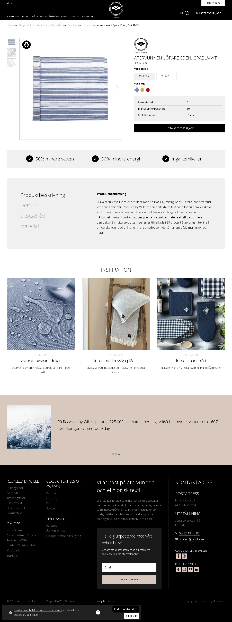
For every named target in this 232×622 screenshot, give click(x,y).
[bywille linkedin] (196, 569)
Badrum (51, 493)
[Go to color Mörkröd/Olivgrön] (147, 89)
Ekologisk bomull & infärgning (63, 536)
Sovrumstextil (15, 513)
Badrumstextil (15, 503)
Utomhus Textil (16, 508)
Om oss (24, 16)
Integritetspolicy (105, 601)
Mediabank (87, 16)
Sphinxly (194, 601)
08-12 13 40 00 (189, 533)
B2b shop (12, 16)
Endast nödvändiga (125, 609)
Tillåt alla (131, 616)
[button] (117, 88)
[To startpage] (116, 10)
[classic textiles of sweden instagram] (184, 556)
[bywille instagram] (184, 569)
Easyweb (220, 601)
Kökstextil (12, 493)
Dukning (72, 25)
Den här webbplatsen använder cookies (38, 610)
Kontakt (73, 16)
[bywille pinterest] (190, 569)
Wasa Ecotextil (15, 530)
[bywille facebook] (178, 569)
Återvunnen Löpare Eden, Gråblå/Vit (118, 25)
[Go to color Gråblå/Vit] (137, 89)
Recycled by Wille (51, 25)
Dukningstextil (15, 488)
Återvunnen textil (56, 531)
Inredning (51, 498)
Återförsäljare (57, 16)
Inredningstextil (16, 498)
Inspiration (41, 355)
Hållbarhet (38, 16)
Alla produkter (27, 25)
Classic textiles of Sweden (22, 535)
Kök (48, 503)
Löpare (87, 25)
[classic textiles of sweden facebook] (178, 556)
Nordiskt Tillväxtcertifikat (21, 545)
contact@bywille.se (191, 539)
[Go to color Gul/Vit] (142, 89)
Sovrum (51, 508)
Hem (10, 25)
